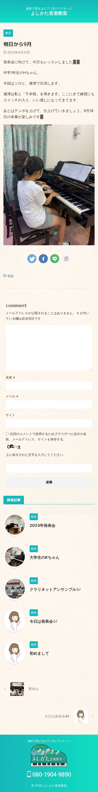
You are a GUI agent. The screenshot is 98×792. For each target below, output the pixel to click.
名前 (10, 377)
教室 (11, 275)
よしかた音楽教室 (49, 13)
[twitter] (31, 258)
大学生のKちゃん (44, 557)
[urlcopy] (66, 258)
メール (12, 396)
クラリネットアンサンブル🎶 (55, 589)
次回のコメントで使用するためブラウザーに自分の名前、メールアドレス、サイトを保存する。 (46, 436)
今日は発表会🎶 (44, 621)
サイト (10, 415)
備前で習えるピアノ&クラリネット (49, 741)
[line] (54, 258)
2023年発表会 (42, 525)
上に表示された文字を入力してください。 (36, 455)
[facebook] (43, 258)
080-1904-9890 (51, 774)
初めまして (39, 653)
